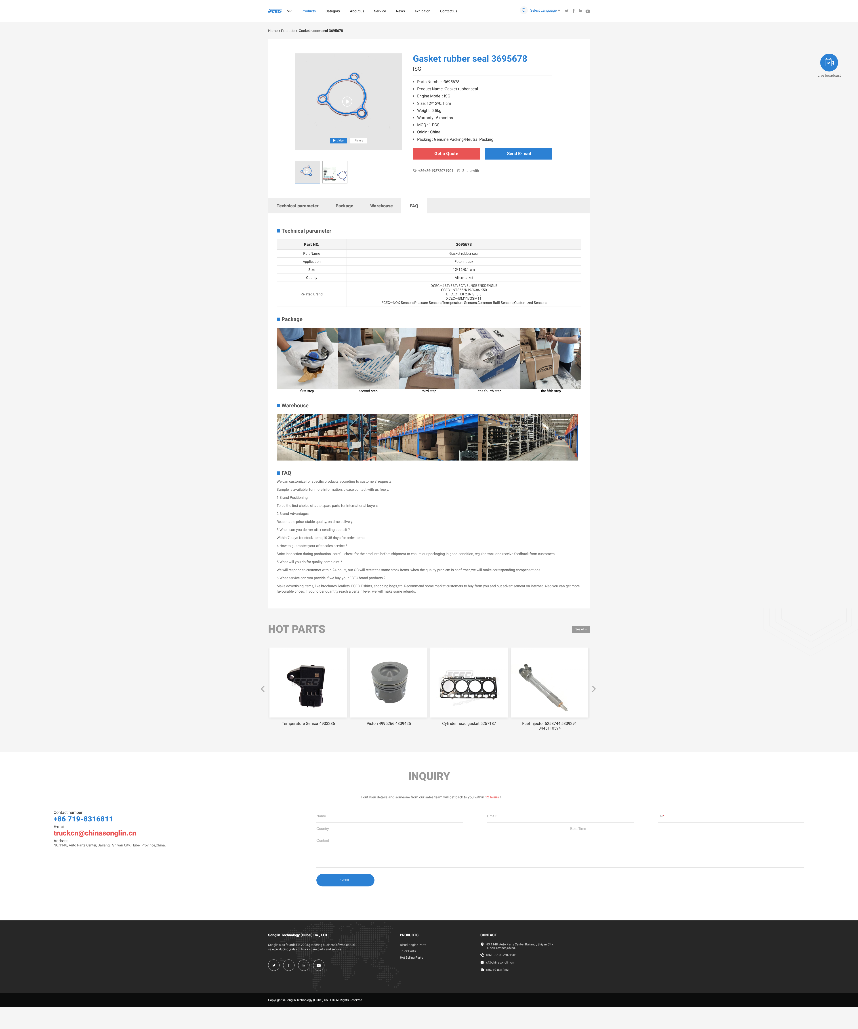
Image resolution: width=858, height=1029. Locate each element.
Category (333, 11)
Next (593, 688)
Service (380, 11)
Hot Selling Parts (411, 957)
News (400, 11)
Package (344, 205)
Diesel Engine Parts (413, 945)
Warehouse (381, 205)
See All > (581, 629)
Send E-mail (519, 153)
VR (289, 11)
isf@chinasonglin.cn (500, 962)
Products (308, 11)
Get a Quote (446, 153)
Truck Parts (408, 951)
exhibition (422, 11)
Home (273, 31)
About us (357, 11)
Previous (262, 688)
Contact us (448, 11)
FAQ (414, 205)
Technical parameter (298, 205)
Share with (468, 170)
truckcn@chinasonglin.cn (95, 833)
